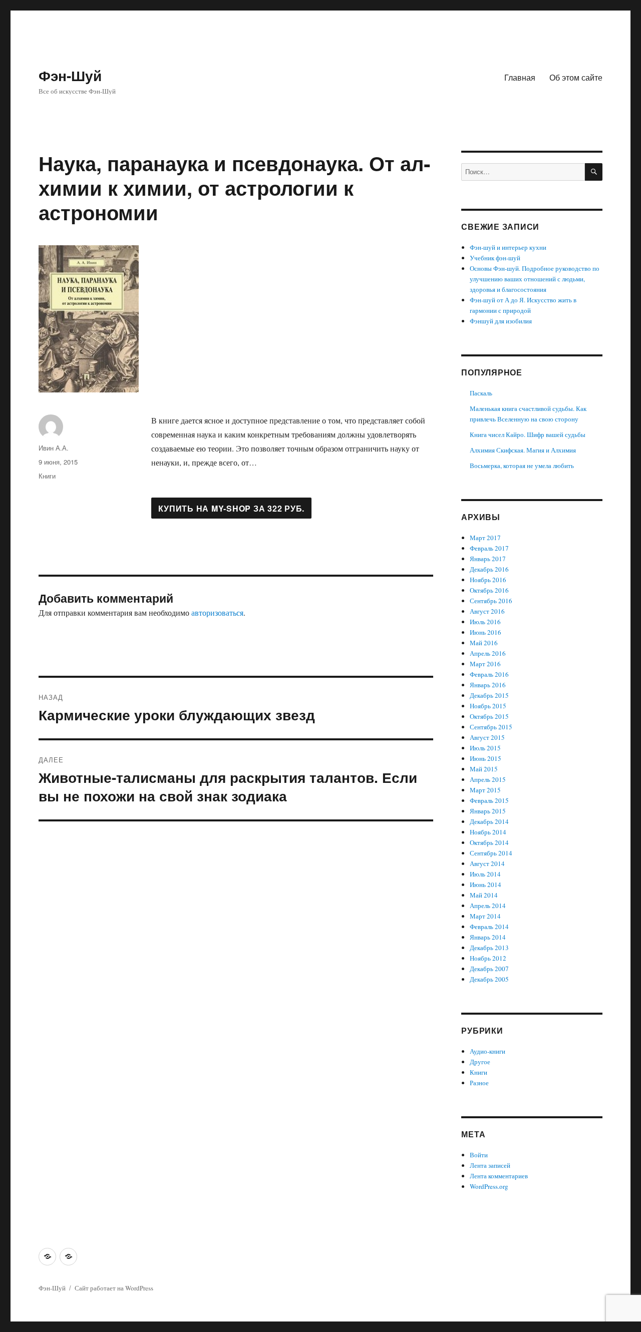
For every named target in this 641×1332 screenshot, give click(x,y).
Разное (479, 1082)
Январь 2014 (488, 937)
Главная (519, 77)
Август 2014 (487, 863)
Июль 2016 (485, 621)
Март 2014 (485, 916)
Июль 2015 (485, 747)
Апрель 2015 (488, 779)
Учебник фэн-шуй (495, 257)
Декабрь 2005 (489, 979)
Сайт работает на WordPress (114, 1287)
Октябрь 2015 (489, 716)
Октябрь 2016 (489, 590)
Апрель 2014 (488, 905)
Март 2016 (485, 663)
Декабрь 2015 (489, 695)
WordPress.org (489, 1186)
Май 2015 (484, 768)
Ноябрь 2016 (488, 579)
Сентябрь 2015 (491, 726)
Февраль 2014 (489, 926)
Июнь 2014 (485, 884)
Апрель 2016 (488, 653)
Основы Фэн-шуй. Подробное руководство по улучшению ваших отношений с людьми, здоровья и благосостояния (534, 279)
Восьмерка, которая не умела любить (522, 465)
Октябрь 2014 (489, 842)
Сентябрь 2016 (491, 600)
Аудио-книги (487, 1051)
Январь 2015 (488, 810)
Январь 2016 (488, 684)
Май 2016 (484, 642)
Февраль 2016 (489, 674)
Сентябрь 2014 (491, 852)
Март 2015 (485, 789)
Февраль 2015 (489, 800)
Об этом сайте (575, 77)
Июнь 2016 (485, 632)
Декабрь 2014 (489, 821)
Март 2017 (485, 537)
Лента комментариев (499, 1175)
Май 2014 (484, 895)
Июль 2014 (485, 873)
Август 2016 (487, 611)
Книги (47, 476)
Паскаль (481, 392)
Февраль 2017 (489, 548)
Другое (480, 1061)
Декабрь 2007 (489, 968)
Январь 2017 (488, 558)
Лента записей (490, 1165)
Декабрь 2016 (489, 569)
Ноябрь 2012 (488, 958)
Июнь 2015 (485, 758)
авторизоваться (217, 612)
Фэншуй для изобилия (501, 320)
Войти (479, 1154)
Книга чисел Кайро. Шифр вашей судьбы (527, 434)
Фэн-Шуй (70, 75)
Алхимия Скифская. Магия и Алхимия (523, 450)
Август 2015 (487, 737)
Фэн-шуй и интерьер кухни (508, 247)
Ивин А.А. (54, 448)
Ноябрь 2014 (488, 831)
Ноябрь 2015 (488, 705)
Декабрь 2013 (489, 947)
